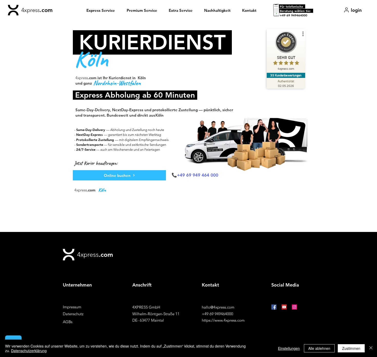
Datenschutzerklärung (29, 350)
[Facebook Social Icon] (273, 307)
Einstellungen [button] (289, 348)
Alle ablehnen (319, 348)
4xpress (30, 10)
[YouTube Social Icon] (284, 307)
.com (46, 10)
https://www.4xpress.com (223, 320)
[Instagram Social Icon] (294, 307)
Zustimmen (351, 348)
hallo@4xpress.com (218, 307)
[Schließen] (371, 348)
